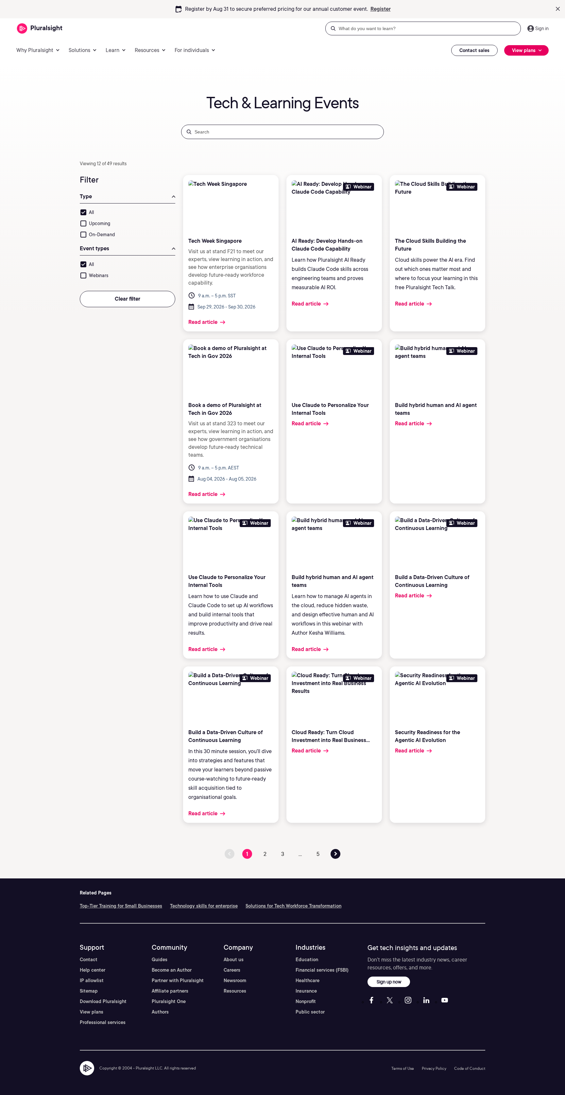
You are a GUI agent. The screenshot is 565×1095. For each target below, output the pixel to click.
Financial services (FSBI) (322, 970)
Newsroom (235, 980)
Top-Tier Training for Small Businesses (121, 906)
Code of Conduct (469, 1068)
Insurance (306, 991)
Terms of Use (402, 1068)
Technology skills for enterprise (204, 906)
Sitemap (89, 991)
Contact (88, 959)
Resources (235, 991)
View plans (91, 1012)
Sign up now (389, 982)
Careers (232, 970)
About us (234, 959)
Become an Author (172, 970)
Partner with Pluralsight (178, 980)
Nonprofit (306, 1001)
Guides (159, 959)
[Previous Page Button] (335, 854)
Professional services (103, 1022)
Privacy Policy (434, 1068)
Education (307, 959)
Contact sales (474, 50)
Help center (92, 970)
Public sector (310, 1012)
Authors (160, 1012)
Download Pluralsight (103, 1001)
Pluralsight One (169, 1001)
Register (380, 9)
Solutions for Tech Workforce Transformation (293, 906)
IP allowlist (92, 980)
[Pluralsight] (39, 28)
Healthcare (307, 980)
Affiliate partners (170, 991)
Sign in (542, 28)
